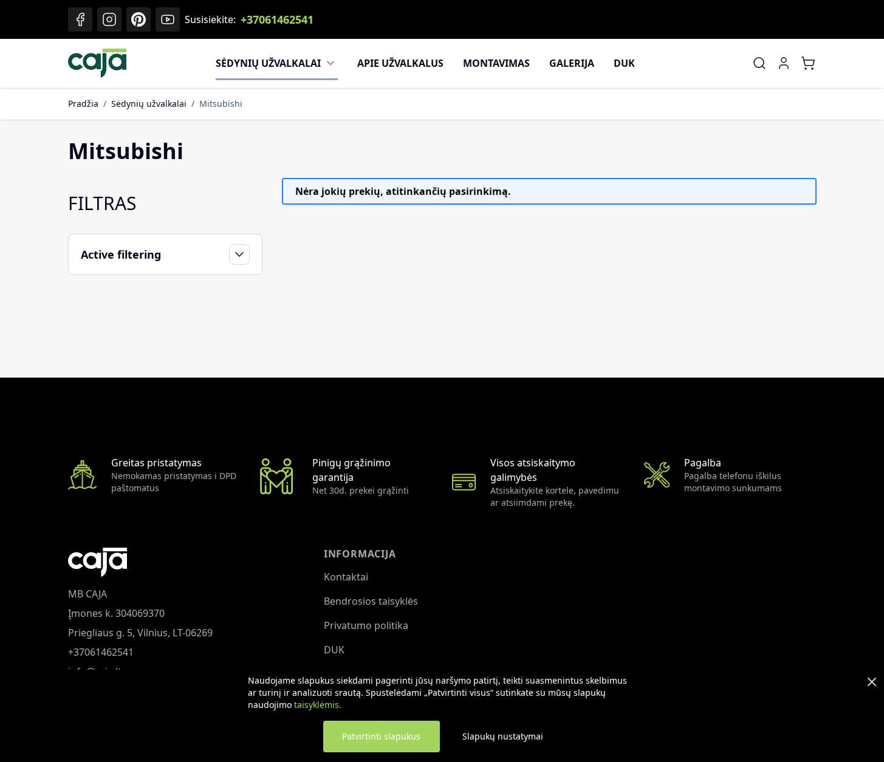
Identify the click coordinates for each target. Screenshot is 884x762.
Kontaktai (346, 576)
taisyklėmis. (317, 704)
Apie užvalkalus (400, 63)
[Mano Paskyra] (784, 63)
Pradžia (83, 103)
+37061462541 (277, 19)
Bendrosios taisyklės (371, 601)
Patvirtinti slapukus (381, 736)
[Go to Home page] (97, 63)
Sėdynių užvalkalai (268, 63)
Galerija (571, 63)
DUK (624, 63)
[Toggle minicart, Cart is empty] (808, 63)
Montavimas (496, 63)
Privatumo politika (366, 625)
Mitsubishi (220, 103)
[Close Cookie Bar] (872, 682)
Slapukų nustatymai (502, 736)
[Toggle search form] (759, 63)
